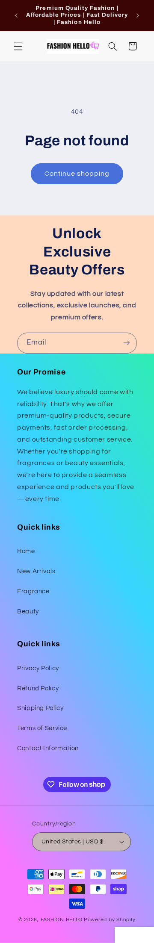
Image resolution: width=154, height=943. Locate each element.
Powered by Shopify (110, 919)
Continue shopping (77, 173)
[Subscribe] (126, 343)
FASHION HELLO (62, 919)
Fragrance (33, 591)
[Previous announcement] (16, 15)
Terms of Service (42, 728)
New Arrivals (36, 571)
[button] (18, 46)
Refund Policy (38, 688)
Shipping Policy (40, 708)
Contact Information (48, 748)
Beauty (28, 611)
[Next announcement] (137, 15)
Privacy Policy (38, 668)
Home (26, 551)
